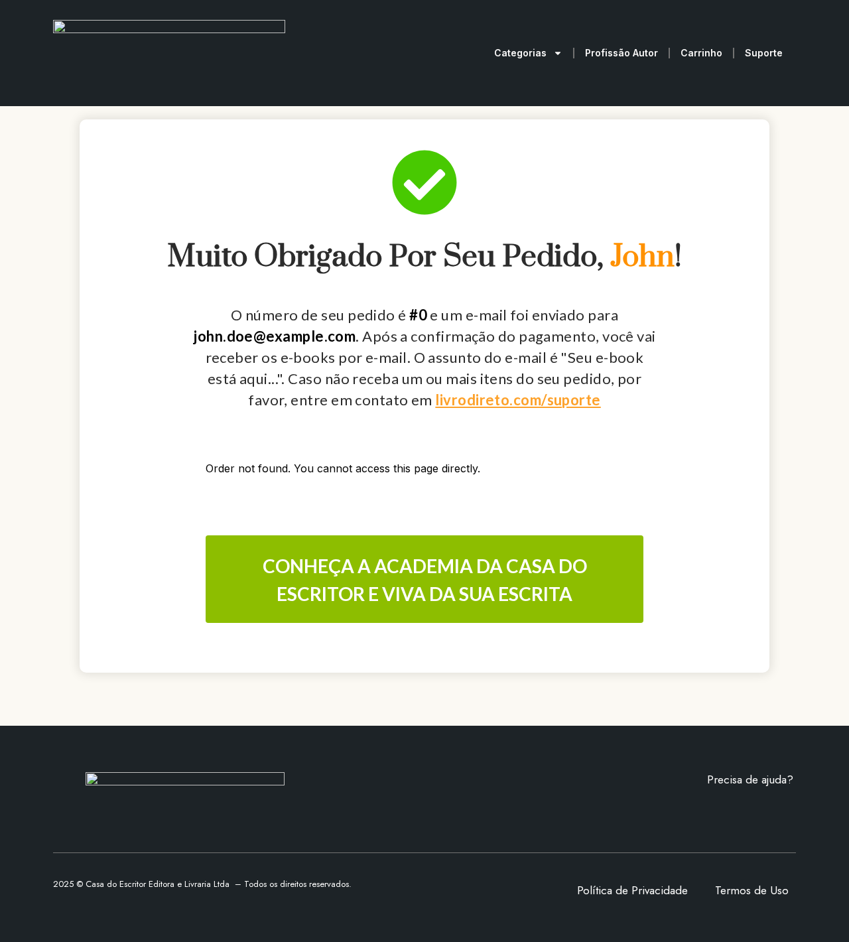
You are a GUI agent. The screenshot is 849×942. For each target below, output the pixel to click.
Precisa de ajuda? (750, 779)
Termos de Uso (752, 890)
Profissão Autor (621, 52)
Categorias (520, 52)
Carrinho (701, 52)
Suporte (764, 52)
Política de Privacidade (632, 890)
